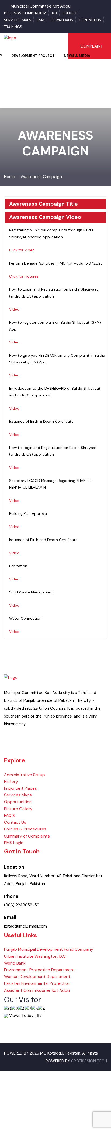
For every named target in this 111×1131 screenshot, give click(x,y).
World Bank (15, 963)
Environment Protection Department (39, 970)
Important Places (20, 788)
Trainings (13, 27)
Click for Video (22, 250)
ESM (40, 20)
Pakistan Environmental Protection (37, 983)
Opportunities (18, 802)
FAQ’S (9, 815)
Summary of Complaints (27, 836)
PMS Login (13, 843)
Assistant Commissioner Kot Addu (37, 990)
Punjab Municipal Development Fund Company (48, 949)
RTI (54, 13)
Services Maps (17, 20)
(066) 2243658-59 (21, 905)
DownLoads (61, 20)
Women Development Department (37, 976)
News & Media (77, 56)
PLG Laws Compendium (25, 13)
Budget (70, 13)
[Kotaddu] (10, 38)
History (11, 781)
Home (9, 176)
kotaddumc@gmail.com (25, 926)
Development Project (33, 56)
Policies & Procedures (25, 829)
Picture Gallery (18, 809)
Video (14, 309)
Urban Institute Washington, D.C (35, 956)
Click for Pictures (24, 276)
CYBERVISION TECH (89, 1061)
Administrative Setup (24, 775)
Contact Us (90, 20)
